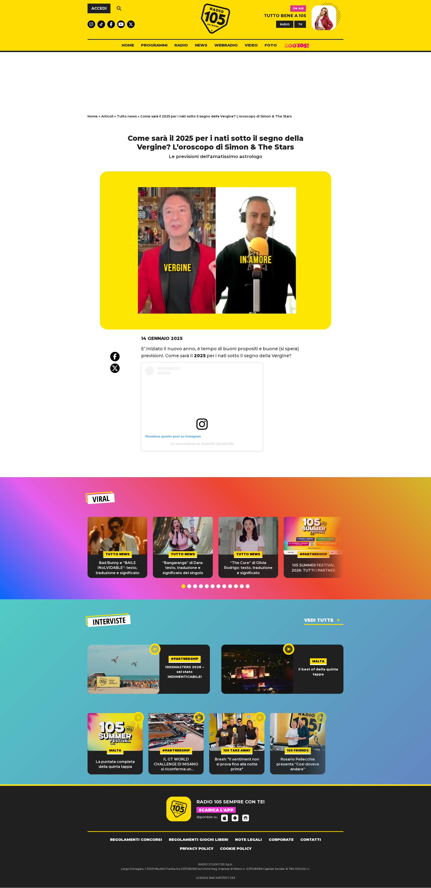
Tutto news (127, 116)
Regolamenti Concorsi (136, 839)
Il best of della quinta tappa (318, 671)
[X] (115, 368)
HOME (128, 45)
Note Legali (248, 839)
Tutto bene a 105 (285, 15)
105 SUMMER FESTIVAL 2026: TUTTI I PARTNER (313, 567)
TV (300, 24)
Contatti (310, 839)
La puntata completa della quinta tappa (115, 764)
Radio (181, 45)
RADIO (285, 24)
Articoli (107, 116)
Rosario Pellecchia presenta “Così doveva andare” (298, 764)
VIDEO (251, 45)
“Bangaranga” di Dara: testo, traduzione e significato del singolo (182, 568)
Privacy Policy (196, 848)
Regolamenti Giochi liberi (198, 839)
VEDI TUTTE (318, 620)
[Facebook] (115, 356)
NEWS (201, 45)
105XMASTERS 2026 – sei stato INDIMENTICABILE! (184, 672)
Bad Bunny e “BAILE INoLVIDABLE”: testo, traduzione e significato (117, 568)
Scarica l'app (216, 810)
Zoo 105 (296, 45)
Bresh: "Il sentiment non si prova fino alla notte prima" (237, 764)
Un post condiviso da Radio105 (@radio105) (202, 443)
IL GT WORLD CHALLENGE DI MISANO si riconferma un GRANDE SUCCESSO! (176, 764)
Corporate (281, 839)
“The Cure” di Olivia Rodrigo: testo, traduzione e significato (248, 568)
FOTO (271, 45)
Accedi (99, 8)
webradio (226, 45)
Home (93, 116)
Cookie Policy (235, 848)
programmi (154, 45)
